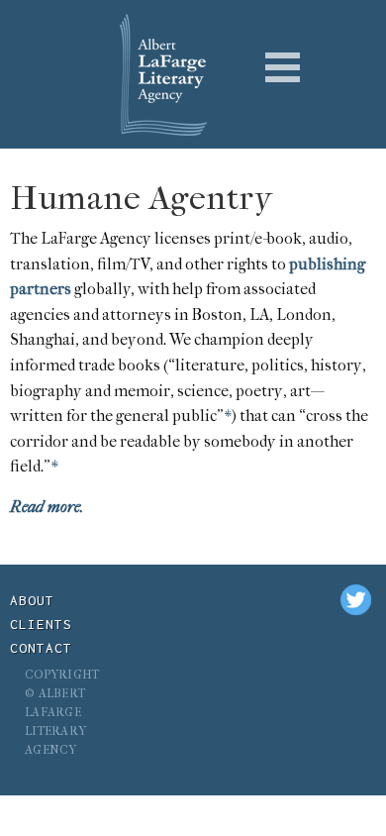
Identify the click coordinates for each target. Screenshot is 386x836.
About (32, 600)
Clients (41, 624)
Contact (41, 648)
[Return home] (153, 74)
